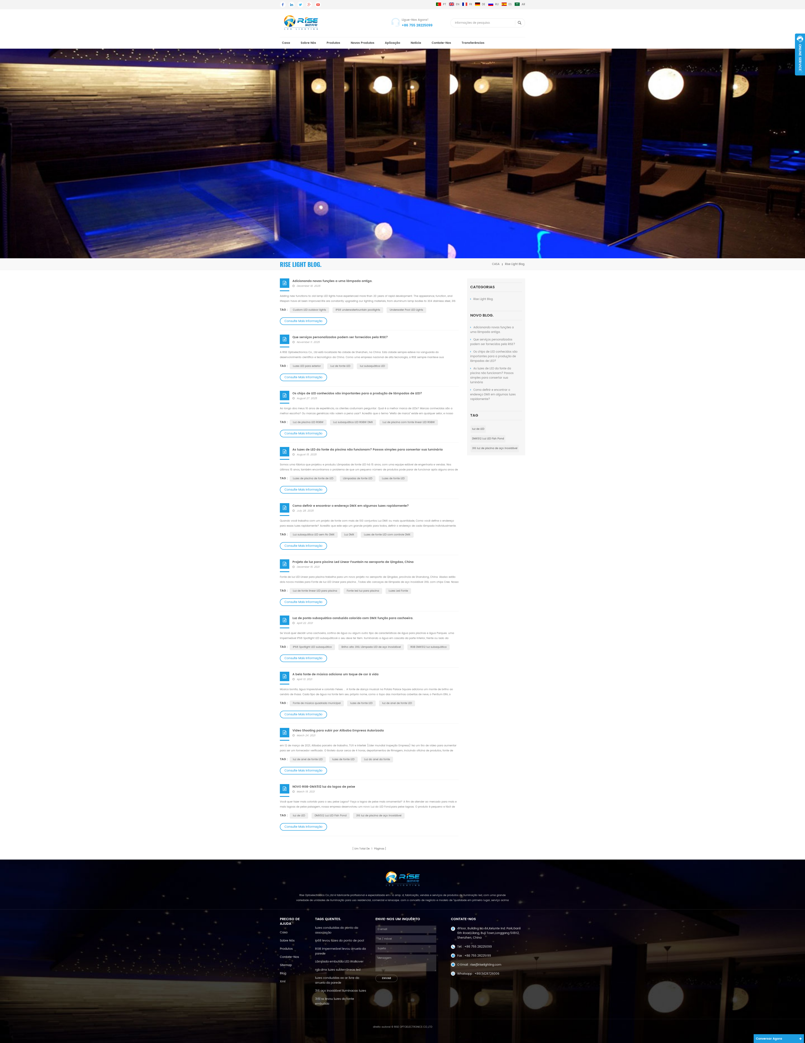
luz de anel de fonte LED (397, 703)
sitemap (286, 965)
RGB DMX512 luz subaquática (428, 647)
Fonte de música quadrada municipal (317, 703)
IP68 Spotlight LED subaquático (312, 647)
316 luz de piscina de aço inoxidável (494, 448)
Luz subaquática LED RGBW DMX (353, 422)
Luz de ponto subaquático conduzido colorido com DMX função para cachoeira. (352, 618)
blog (283, 973)
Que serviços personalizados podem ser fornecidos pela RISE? (492, 342)
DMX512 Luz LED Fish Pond (488, 439)
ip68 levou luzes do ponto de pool (339, 940)
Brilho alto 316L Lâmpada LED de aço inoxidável (371, 647)
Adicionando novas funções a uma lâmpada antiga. (492, 329)
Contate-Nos (441, 42)
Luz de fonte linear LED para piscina (315, 591)
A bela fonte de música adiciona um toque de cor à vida (335, 674)
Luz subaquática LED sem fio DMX (314, 535)
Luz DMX (349, 535)
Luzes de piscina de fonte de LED (313, 479)
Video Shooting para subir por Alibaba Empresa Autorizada (338, 730)
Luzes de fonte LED (393, 479)
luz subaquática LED (372, 366)
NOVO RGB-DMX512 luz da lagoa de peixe (323, 786)
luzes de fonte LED (361, 703)
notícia (416, 42)
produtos (333, 42)
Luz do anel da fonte (377, 759)
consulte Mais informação (303, 321)
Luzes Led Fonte (398, 591)
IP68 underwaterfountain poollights (358, 310)
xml (282, 981)
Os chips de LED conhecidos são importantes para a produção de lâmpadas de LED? (493, 356)
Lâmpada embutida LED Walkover (339, 961)
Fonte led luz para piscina (363, 591)
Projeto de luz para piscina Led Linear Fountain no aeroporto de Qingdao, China (353, 562)
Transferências (473, 42)
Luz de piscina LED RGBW (308, 422)
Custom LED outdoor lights (309, 310)
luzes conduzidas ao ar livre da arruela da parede (337, 980)
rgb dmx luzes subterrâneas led (337, 969)
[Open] (800, 54)
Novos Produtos (362, 42)
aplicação (392, 42)
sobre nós (308, 42)
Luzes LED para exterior (307, 366)
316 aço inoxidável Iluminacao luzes (340, 990)
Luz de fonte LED (340, 366)
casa (286, 42)
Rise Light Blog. (483, 299)
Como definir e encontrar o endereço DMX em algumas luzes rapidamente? (493, 394)
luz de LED (478, 429)
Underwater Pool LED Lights (406, 310)
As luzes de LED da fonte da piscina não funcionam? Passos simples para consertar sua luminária (492, 375)
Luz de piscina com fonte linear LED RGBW (409, 422)
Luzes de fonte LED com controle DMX (387, 535)
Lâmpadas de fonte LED (357, 479)
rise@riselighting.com (485, 964)
